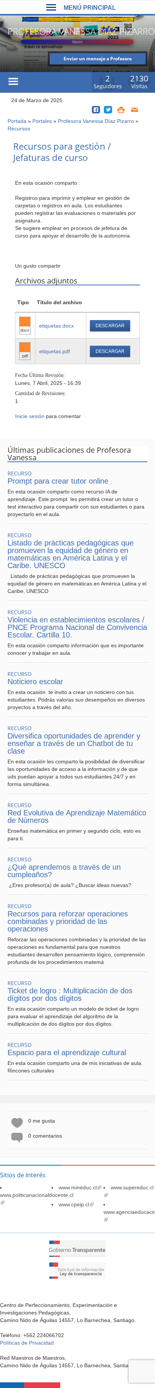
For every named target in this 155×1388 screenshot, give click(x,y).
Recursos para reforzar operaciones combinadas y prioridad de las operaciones (68, 921)
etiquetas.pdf (54, 351)
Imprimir (121, 109)
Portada (17, 121)
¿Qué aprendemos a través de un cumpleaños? (64, 871)
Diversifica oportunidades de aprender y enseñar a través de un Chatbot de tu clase (74, 743)
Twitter (108, 109)
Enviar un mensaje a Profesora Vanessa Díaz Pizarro (98, 59)
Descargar (110, 325)
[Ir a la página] (77, 1255)
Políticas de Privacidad (27, 1343)
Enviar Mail (135, 109)
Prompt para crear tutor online (58, 481)
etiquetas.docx (56, 326)
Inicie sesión (29, 416)
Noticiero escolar (35, 681)
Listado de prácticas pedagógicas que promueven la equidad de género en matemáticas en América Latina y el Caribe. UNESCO (71, 554)
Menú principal (90, 8)
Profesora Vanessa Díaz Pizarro (96, 121)
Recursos (19, 129)
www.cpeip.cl (76, 1204)
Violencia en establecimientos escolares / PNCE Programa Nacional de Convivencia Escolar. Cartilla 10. (77, 627)
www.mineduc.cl (80, 1187)
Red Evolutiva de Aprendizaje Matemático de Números (77, 816)
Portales (42, 121)
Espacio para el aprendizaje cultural (67, 1052)
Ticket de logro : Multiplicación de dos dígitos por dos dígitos (70, 994)
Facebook (96, 109)
